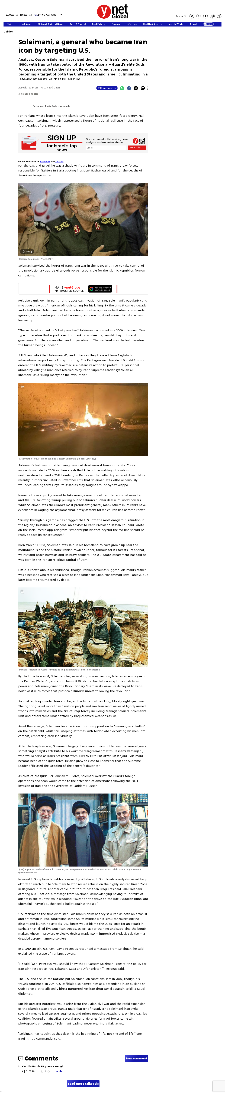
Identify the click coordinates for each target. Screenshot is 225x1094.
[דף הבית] (112, 18)
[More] (147, 88)
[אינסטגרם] (212, 16)
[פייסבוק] (205, 16)
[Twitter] (136, 88)
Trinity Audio (51, 106)
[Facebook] (129, 88)
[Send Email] (143, 88)
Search (179, 16)
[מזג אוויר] (36, 15)
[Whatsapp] (122, 88)
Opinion (8, 32)
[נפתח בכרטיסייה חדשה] (191, 16)
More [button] (207, 24)
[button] (60, 14)
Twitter (59, 161)
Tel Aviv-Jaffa (49, 15)
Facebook (45, 161)
